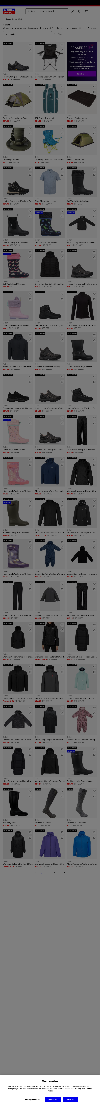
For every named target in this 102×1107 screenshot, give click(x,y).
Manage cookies (32, 1099)
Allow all (70, 1099)
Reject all (53, 1099)
